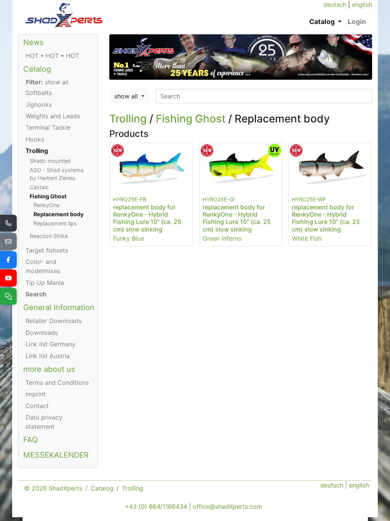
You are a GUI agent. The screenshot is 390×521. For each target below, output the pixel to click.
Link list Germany (50, 344)
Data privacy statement (44, 421)
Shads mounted (50, 161)
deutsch (334, 4)
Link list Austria (48, 356)
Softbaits (39, 92)
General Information (58, 307)
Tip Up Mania (45, 282)
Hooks (35, 139)
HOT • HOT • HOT (52, 55)
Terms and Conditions (57, 382)
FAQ (30, 439)
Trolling (128, 118)
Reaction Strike (49, 236)
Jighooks (39, 104)
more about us (49, 369)
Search (36, 294)
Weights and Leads (53, 116)
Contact (37, 406)
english (362, 4)
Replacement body (58, 214)
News (33, 42)
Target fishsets (47, 250)
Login (357, 22)
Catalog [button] (322, 22)
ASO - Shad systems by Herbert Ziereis (57, 174)
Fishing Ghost (190, 118)
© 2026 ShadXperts (53, 488)
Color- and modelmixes (43, 266)
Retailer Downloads (54, 321)
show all (127, 96)
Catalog (37, 69)
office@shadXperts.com (227, 506)
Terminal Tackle (48, 127)
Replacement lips (55, 223)
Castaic (39, 187)
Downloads (42, 332)
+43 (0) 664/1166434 (156, 506)
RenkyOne (46, 205)
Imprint (36, 394)
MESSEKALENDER (56, 455)
